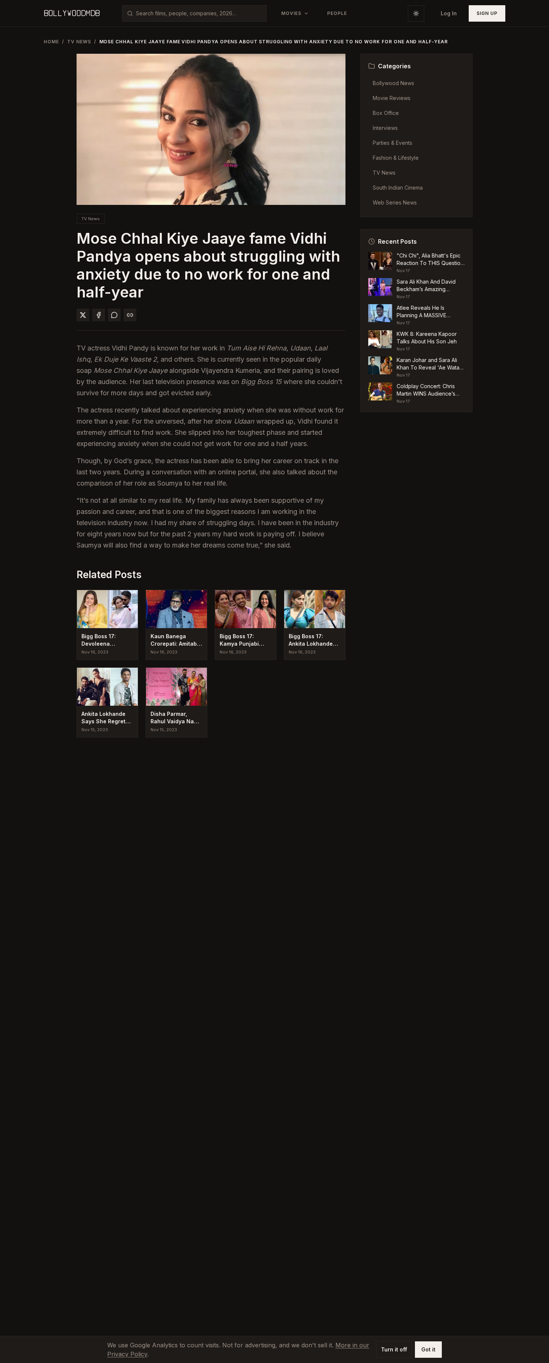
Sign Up (487, 13)
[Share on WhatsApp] (114, 315)
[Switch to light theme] (416, 13)
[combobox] (199, 13)
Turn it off (394, 1349)
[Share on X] (83, 315)
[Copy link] (130, 315)
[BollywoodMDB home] (72, 13)
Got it (428, 1349)
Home (51, 41)
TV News (79, 41)
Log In (449, 13)
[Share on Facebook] (98, 315)
